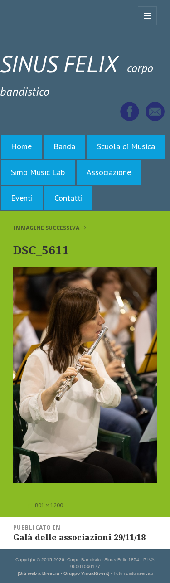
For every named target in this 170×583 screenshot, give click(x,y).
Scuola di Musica (126, 146)
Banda (64, 146)
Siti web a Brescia (39, 573)
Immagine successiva (46, 228)
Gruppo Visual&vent (85, 573)
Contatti (68, 198)
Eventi (22, 198)
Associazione (109, 172)
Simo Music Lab (38, 172)
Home (21, 146)
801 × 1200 (49, 505)
